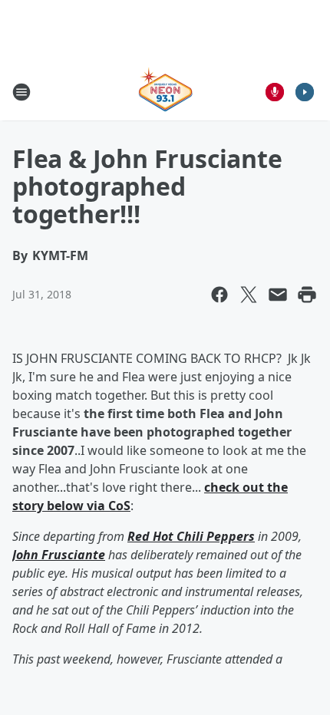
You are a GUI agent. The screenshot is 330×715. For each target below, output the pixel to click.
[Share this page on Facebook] (219, 294)
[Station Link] (165, 92)
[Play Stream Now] (304, 92)
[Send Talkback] (275, 92)
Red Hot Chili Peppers (191, 536)
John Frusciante (58, 554)
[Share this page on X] (248, 294)
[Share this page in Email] (278, 294)
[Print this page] (307, 294)
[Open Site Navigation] (21, 92)
